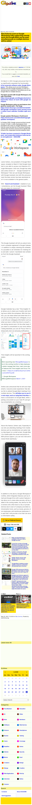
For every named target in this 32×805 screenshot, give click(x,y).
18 (12, 688)
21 (23, 688)
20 (19, 688)
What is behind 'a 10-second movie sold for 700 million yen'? (22, 606)
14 (23, 685)
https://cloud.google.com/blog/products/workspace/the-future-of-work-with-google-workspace (16, 99)
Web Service (18, 616)
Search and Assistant (12, 184)
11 (12, 685)
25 (12, 692)
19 (16, 688)
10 (8, 685)
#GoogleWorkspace (21, 362)
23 (5, 692)
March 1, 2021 (20, 379)
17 (8, 688)
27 (19, 692)
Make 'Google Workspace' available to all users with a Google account (19, 539)
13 (19, 685)
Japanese (21, 67)
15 (26, 685)
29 (26, 692)
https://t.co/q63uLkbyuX (16, 371)
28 (23, 692)
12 (16, 685)
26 (16, 692)
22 (26, 688)
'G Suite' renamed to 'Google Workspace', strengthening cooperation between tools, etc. (20, 553)
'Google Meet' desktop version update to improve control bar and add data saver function (20, 565)
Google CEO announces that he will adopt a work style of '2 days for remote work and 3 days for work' (20, 571)
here (18, 76)
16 (5, 688)
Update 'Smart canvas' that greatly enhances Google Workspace (19, 559)
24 (9, 692)
